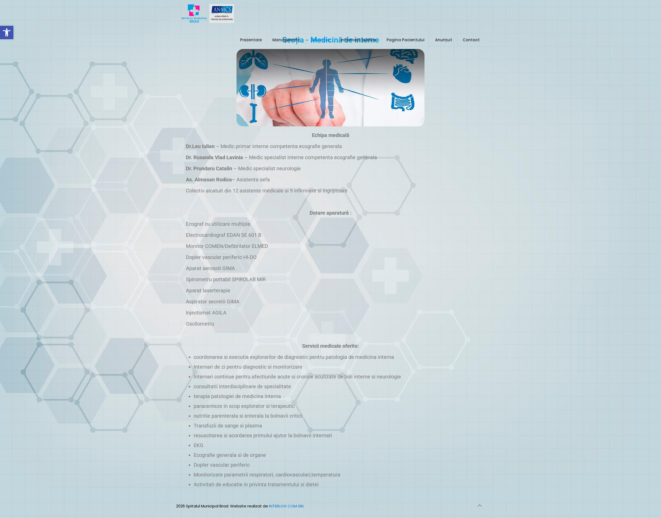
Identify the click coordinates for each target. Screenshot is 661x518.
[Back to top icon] (479, 505)
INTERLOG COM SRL (286, 506)
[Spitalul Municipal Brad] (207, 13)
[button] (6, 32)
